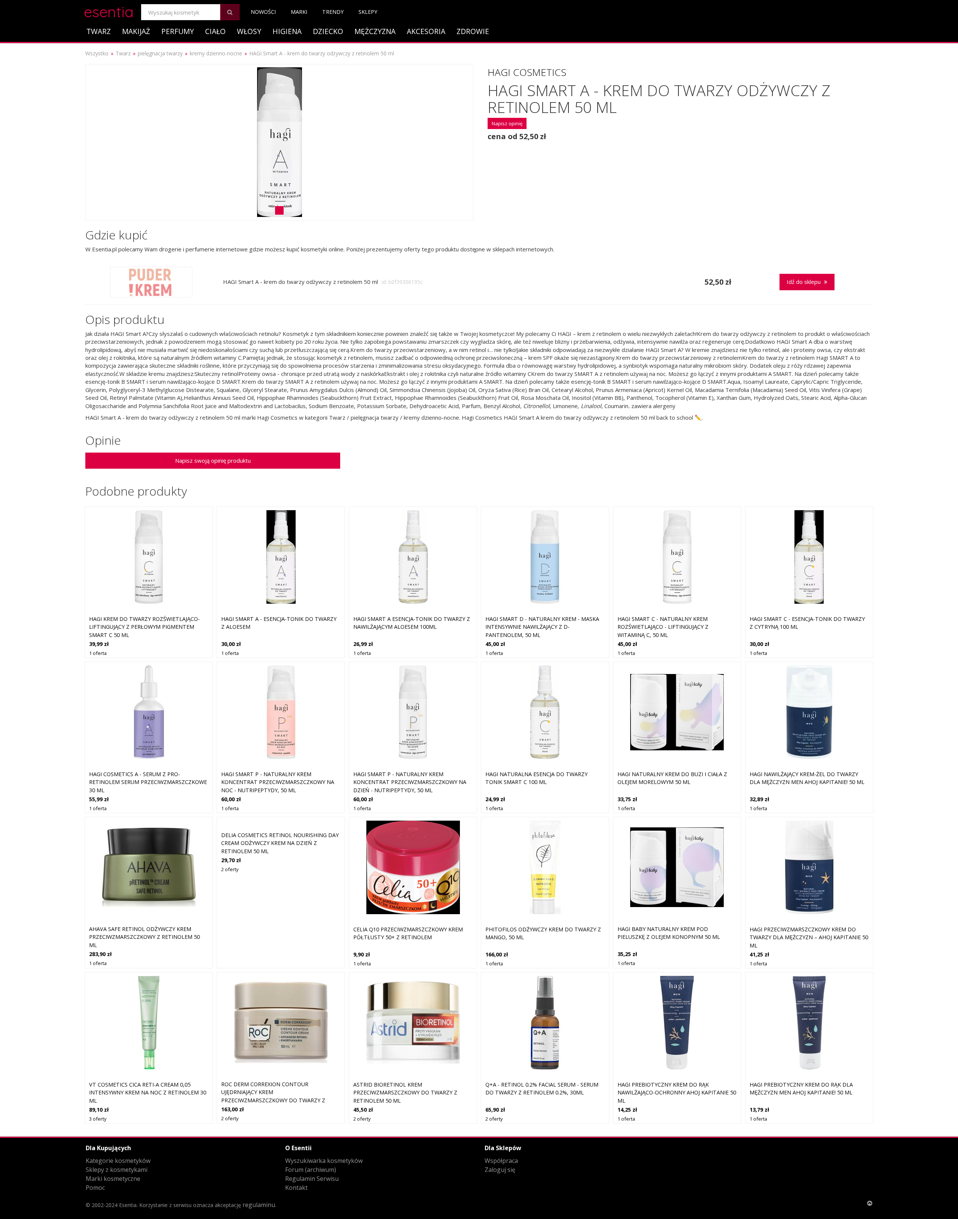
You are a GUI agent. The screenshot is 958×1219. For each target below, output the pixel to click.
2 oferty (229, 869)
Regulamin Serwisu (312, 1178)
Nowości (263, 11)
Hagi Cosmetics (527, 72)
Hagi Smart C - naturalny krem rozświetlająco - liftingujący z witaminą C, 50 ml (662, 626)
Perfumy (177, 31)
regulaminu (258, 1205)
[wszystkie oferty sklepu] (151, 282)
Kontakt (296, 1187)
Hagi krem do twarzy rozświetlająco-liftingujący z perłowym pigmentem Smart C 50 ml (144, 626)
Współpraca (501, 1161)
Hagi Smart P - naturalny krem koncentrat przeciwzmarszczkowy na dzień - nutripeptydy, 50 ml (409, 782)
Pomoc (95, 1187)
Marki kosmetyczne (113, 1178)
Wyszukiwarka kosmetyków (324, 1161)
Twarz (98, 31)
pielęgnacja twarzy (160, 53)
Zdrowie (473, 31)
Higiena (287, 31)
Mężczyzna (375, 31)
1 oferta (98, 653)
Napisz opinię (507, 123)
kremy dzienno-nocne (216, 53)
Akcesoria (426, 31)
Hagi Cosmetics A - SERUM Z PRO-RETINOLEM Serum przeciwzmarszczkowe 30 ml (148, 782)
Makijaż (136, 31)
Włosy (249, 31)
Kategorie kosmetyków (118, 1161)
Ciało (215, 31)
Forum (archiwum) (310, 1170)
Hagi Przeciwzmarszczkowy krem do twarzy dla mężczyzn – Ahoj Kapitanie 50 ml (809, 937)
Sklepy (368, 11)
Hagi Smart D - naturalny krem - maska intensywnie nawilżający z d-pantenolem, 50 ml (542, 626)
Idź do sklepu (804, 281)
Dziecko (328, 31)
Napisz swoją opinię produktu (213, 460)
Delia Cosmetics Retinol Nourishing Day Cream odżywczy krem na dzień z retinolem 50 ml (280, 843)
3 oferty (97, 1118)
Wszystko (97, 53)
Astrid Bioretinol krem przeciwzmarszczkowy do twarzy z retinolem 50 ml (405, 1092)
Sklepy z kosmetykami (116, 1170)
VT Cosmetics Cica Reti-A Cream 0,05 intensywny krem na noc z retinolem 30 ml (147, 1092)
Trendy (333, 11)
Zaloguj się (500, 1170)
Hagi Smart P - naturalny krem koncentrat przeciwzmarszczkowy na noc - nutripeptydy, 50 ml (277, 782)
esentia (109, 10)
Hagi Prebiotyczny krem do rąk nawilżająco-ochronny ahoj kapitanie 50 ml (676, 1092)
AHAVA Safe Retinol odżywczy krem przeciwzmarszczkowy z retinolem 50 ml (144, 937)
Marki (299, 11)
